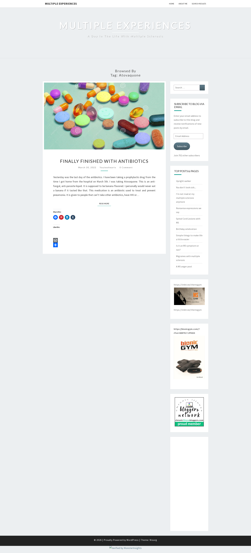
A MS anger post (184, 266)
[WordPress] (104, 240)
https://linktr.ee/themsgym (188, 309)
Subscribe (182, 146)
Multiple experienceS (61, 3)
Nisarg (153, 539)
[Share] (104, 245)
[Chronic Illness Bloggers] (189, 412)
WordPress (133, 539)
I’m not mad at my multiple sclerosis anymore (185, 197)
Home (171, 3)
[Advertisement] (189, 484)
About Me (183, 3)
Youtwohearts (108, 167)
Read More (105, 203)
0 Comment (126, 167)
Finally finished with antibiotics (104, 161)
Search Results (199, 3)
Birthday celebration (186, 229)
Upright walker (183, 181)
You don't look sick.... (186, 187)
